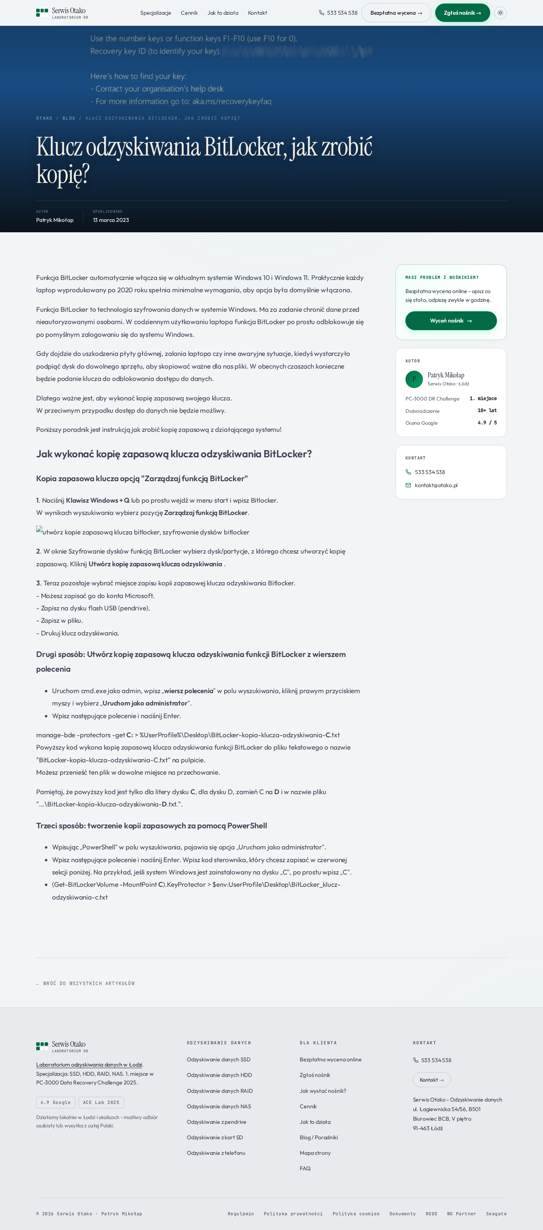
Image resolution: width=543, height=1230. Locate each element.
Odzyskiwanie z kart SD (215, 1137)
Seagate (496, 1213)
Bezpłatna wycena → (396, 12)
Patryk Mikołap (55, 219)
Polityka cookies (356, 1213)
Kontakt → (432, 1079)
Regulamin (241, 1213)
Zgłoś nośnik (315, 1074)
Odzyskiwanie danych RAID (220, 1090)
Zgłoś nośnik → (462, 12)
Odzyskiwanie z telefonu (216, 1152)
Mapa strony (315, 1152)
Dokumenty (403, 1213)
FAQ (305, 1168)
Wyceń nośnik (451, 320)
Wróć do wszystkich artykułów (89, 983)
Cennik (189, 12)
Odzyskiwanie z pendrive (216, 1121)
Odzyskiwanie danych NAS (219, 1106)
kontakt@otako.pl (436, 485)
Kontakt (257, 12)
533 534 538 (342, 12)
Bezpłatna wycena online (330, 1059)
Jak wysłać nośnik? (323, 1090)
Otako (44, 118)
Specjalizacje (155, 12)
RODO (432, 1213)
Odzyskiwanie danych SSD (218, 1059)
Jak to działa (223, 12)
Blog (69, 118)
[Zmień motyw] (500, 12)
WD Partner (462, 1213)
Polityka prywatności (293, 1213)
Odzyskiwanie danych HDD (219, 1074)
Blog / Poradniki (318, 1137)
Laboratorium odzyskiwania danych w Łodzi (89, 1064)
